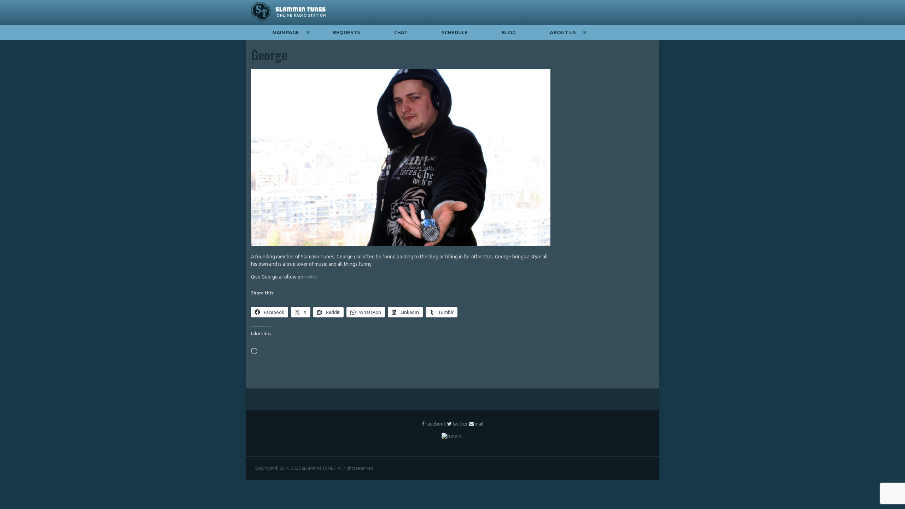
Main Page (285, 32)
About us (563, 32)
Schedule (455, 32)
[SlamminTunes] (288, 12)
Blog (509, 32)
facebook (436, 424)
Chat (401, 32)
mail (479, 424)
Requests (346, 32)
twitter (311, 277)
